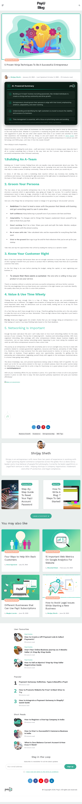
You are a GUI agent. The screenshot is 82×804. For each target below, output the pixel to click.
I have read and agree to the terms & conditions (42, 772)
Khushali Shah (52, 568)
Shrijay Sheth (16, 77)
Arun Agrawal (11, 564)
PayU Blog (41, 5)
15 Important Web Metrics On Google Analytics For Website (59, 559)
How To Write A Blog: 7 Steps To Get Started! (53, 495)
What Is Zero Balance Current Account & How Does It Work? (44, 743)
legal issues (70, 136)
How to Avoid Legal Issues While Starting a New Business (60, 605)
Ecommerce (36, 434)
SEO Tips (60, 434)
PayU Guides (28, 634)
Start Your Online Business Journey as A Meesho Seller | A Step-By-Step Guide (45, 651)
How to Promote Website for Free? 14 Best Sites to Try (42, 691)
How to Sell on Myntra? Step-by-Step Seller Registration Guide (43, 663)
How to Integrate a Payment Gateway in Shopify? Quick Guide (41, 701)
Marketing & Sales (11, 60)
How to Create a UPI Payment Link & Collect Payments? (44, 638)
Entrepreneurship (48, 434)
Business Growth (24, 434)
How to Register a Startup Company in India (44, 719)
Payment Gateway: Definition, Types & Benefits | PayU (43, 682)
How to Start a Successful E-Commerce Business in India (46, 732)
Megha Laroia (11, 613)
